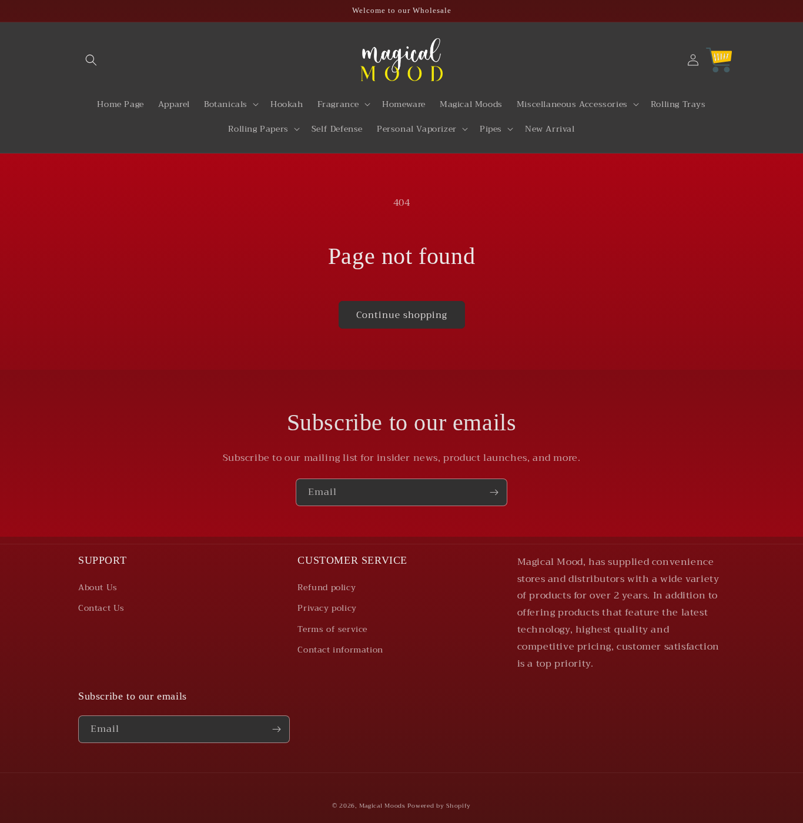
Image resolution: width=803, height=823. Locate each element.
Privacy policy (326, 608)
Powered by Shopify (439, 806)
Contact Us (101, 608)
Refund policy (326, 587)
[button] (91, 60)
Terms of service (332, 629)
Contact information (340, 650)
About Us (98, 587)
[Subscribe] (494, 492)
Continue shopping (401, 315)
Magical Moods (382, 806)
